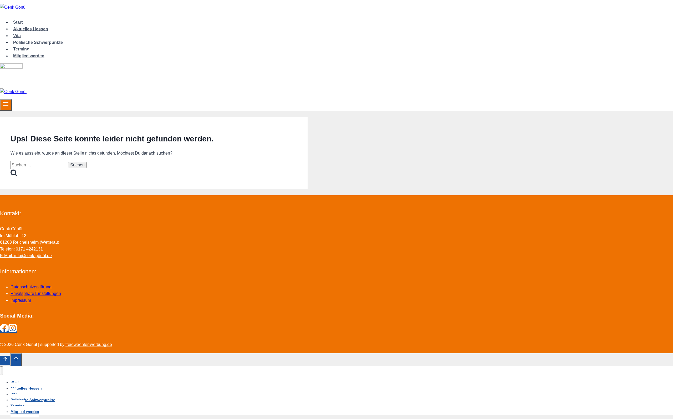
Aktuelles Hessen (30, 29)
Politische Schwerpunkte (38, 42)
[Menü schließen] (1, 370)
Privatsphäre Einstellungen (36, 293)
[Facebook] (4, 331)
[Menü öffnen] (6, 105)
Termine (21, 49)
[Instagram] (12, 331)
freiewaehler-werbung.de (88, 344)
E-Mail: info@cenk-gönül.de (26, 255)
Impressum (21, 300)
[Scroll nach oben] (5, 360)
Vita (17, 35)
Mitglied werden (28, 56)
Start (18, 22)
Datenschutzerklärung (31, 287)
